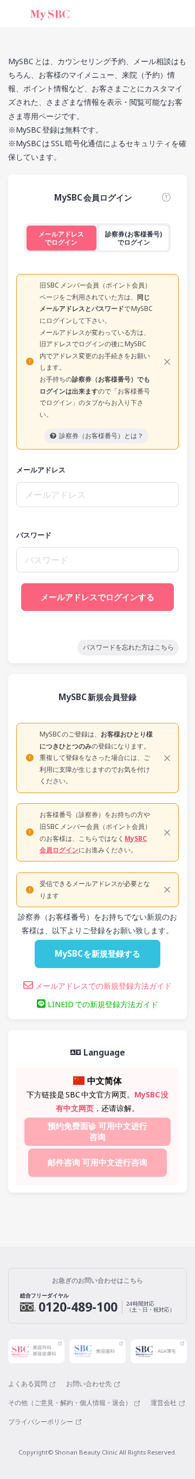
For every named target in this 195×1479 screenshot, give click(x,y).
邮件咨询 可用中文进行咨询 (97, 1162)
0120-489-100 (78, 1307)
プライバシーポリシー (40, 1422)
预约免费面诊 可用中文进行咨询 (97, 1131)
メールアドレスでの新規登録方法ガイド (102, 986)
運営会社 (164, 1403)
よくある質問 (27, 1384)
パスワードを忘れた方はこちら (128, 647)
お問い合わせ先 (89, 1384)
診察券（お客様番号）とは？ (101, 436)
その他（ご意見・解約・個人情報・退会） (70, 1403)
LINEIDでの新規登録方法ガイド (102, 1004)
